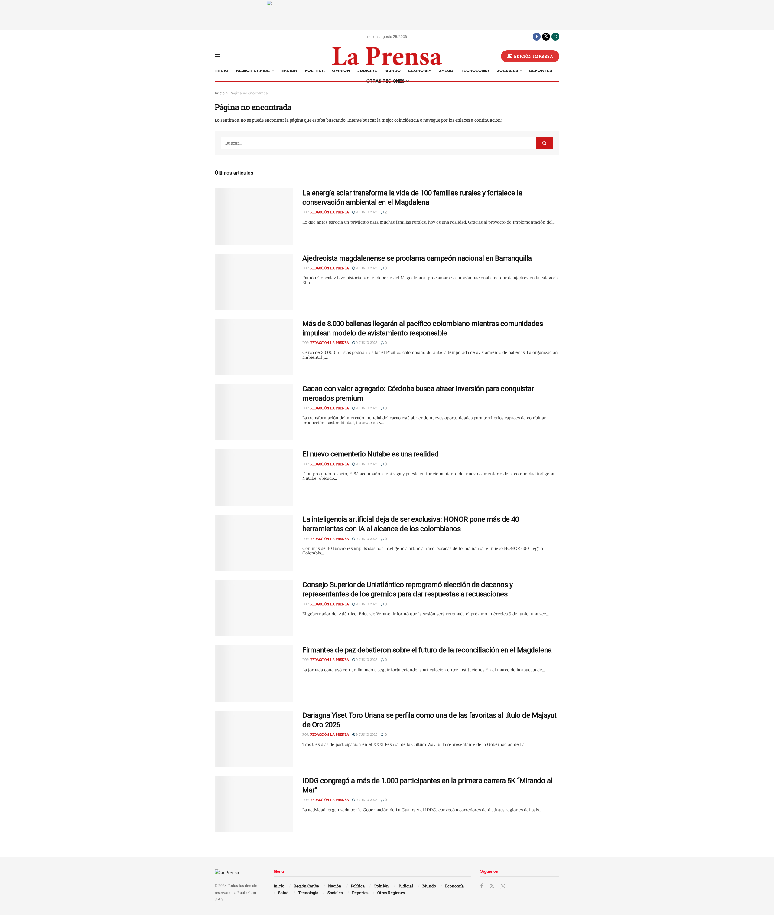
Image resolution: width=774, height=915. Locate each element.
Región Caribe (253, 70)
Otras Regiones (385, 81)
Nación (289, 70)
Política (315, 70)
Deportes (540, 70)
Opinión (341, 70)
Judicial (367, 70)
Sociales (507, 70)
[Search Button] (544, 143)
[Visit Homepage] (387, 56)
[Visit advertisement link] (387, 15)
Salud (446, 70)
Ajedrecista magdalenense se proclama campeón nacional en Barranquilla (417, 258)
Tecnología (475, 70)
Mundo (393, 70)
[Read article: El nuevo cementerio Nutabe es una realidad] (254, 477)
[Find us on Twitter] (546, 36)
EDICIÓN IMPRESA (533, 56)
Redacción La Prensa (329, 212)
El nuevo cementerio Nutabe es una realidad (370, 454)
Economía (419, 70)
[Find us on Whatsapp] (555, 36)
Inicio (221, 70)
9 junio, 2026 (366, 212)
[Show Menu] (217, 56)
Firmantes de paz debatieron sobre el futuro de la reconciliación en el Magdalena (427, 650)
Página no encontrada (248, 92)
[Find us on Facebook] (537, 36)
